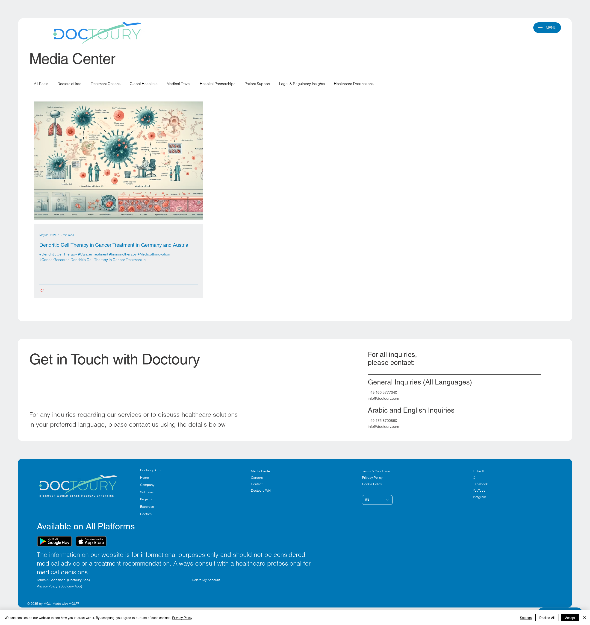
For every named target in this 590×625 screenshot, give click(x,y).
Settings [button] (526, 617)
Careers (257, 477)
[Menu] (540, 27)
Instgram (479, 497)
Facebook (480, 484)
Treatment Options (106, 83)
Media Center (261, 471)
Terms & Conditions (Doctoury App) (64, 580)
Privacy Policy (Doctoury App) (59, 586)
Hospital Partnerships (217, 83)
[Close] (584, 617)
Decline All (547, 617)
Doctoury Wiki (261, 490)
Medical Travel (179, 83)
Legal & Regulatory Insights (302, 83)
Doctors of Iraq (69, 83)
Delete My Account (206, 580)
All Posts (41, 83)
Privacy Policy (372, 477)
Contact (257, 484)
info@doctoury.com (383, 398)
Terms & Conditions (376, 471)
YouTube (479, 490)
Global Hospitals (143, 83)
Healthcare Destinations (354, 83)
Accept (570, 617)
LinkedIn (479, 471)
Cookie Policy (372, 484)
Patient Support (257, 83)
